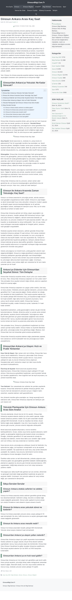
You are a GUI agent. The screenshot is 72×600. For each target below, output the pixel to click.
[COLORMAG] (56, 24)
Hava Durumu (56, 7)
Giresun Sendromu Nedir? (60, 103)
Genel (20, 575)
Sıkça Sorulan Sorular (9, 105)
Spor (64, 7)
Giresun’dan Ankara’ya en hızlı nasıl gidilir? (17, 116)
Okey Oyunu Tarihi (58, 108)
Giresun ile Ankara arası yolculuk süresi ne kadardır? (20, 110)
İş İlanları (55, 84)
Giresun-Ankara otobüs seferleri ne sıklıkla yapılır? (19, 107)
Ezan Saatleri (56, 66)
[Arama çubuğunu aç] (36, 14)
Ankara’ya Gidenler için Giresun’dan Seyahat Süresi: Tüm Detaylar (23, 98)
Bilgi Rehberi (47, 7)
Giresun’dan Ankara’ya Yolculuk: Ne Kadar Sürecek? (18, 93)
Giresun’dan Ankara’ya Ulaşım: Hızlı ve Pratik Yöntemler (19, 100)
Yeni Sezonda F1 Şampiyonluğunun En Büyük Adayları (59, 116)
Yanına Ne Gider (20, 10)
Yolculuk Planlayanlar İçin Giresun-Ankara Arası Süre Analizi (21, 102)
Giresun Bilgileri (28, 7)
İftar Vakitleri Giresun (59, 128)
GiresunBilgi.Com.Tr (36, 2)
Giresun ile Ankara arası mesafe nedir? (16, 112)
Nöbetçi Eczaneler (45, 10)
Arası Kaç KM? (6, 575)
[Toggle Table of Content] (44, 90)
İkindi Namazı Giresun (59, 123)
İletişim (55, 10)
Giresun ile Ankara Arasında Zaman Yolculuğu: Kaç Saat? (20, 95)
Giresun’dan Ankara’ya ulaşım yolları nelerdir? (18, 114)
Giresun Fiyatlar (32, 10)
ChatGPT (38, 7)
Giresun (16, 7)
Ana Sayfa (9, 7)
